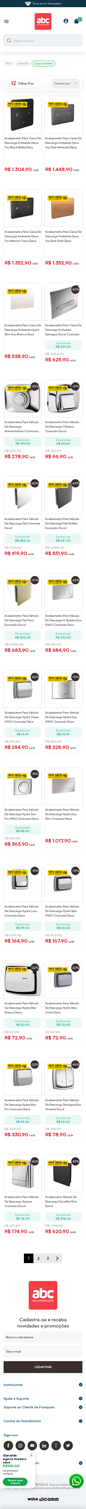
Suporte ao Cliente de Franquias (29, 1407)
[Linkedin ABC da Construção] (44, 1449)
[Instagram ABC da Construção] (20, 1449)
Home (8, 63)
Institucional (13, 1385)
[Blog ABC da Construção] (56, 1449)
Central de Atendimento (22, 1421)
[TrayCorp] (32, 1499)
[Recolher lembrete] (31, 1455)
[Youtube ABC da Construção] (32, 1449)
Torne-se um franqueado (46, 3)
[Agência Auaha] (49, 1500)
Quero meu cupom (15, 1482)
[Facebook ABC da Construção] (8, 1449)
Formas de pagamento (21, 1463)
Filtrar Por (26, 83)
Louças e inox (23, 63)
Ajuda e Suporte (16, 1398)
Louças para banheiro (43, 63)
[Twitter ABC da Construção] (68, 1449)
